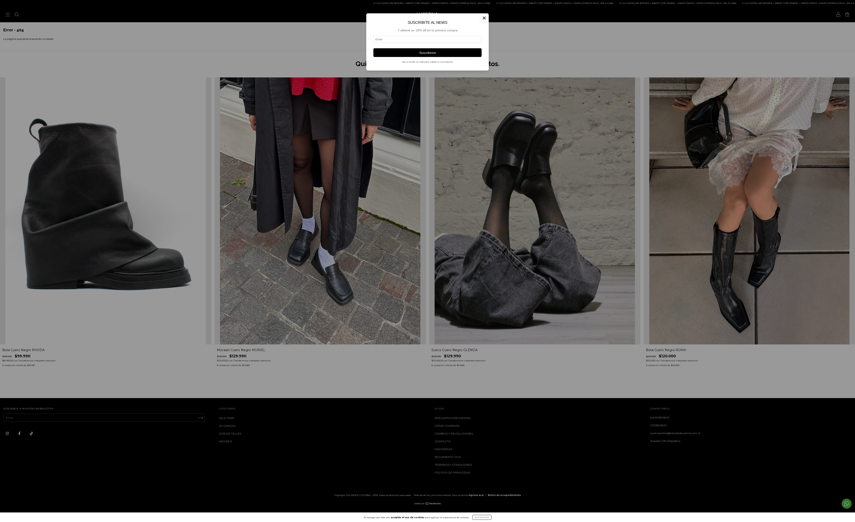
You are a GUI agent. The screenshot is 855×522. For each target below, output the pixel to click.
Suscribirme (427, 53)
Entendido (482, 517)
